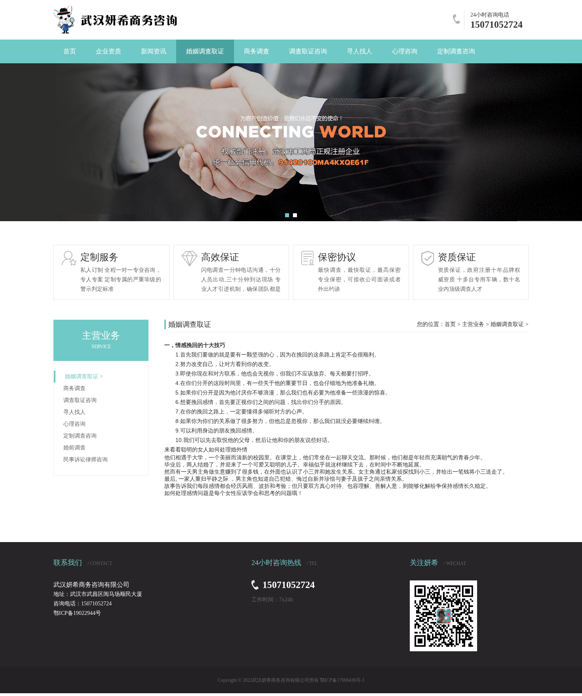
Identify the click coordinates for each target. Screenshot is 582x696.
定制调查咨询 (80, 436)
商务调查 (74, 388)
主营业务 (473, 324)
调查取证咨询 (80, 400)
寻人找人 (74, 412)
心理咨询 (74, 424)
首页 (450, 324)
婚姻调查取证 (81, 376)
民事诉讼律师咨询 (85, 460)
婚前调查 (74, 448)
